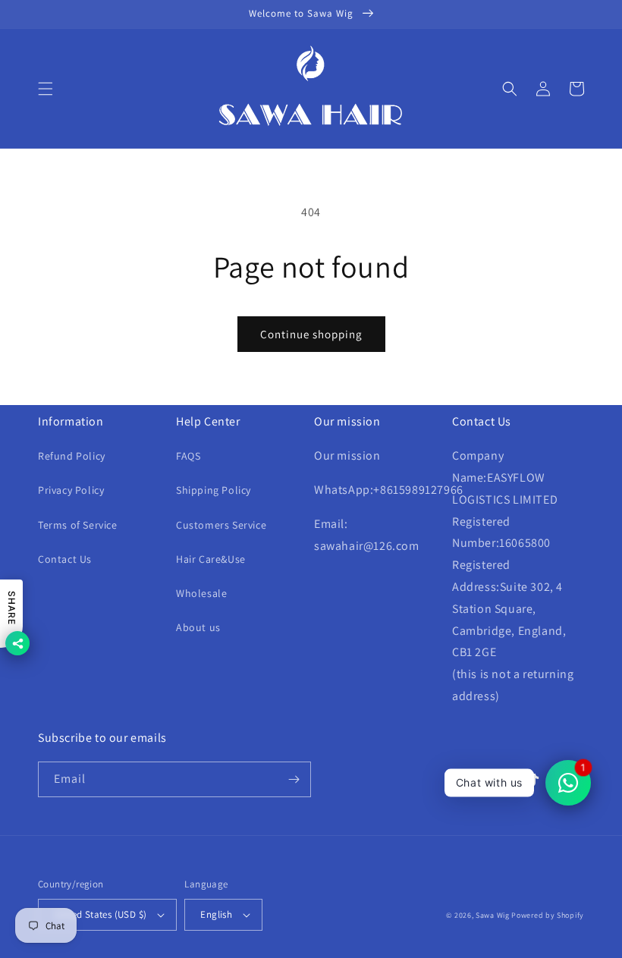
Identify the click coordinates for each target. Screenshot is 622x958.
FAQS (188, 456)
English (216, 914)
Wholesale (201, 593)
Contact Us (65, 559)
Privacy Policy (71, 490)
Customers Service (221, 525)
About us (198, 627)
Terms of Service (78, 525)
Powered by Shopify (547, 915)
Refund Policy (71, 456)
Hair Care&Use (211, 559)
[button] (45, 88)
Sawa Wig (493, 915)
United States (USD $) (100, 914)
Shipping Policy (213, 490)
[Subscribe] (293, 779)
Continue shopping (311, 334)
